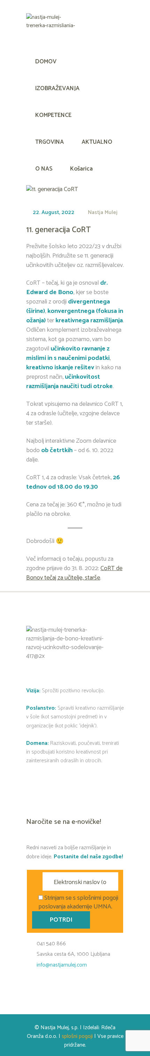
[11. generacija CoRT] (52, 189)
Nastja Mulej (103, 212)
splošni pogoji (77, 1036)
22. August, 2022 (53, 212)
